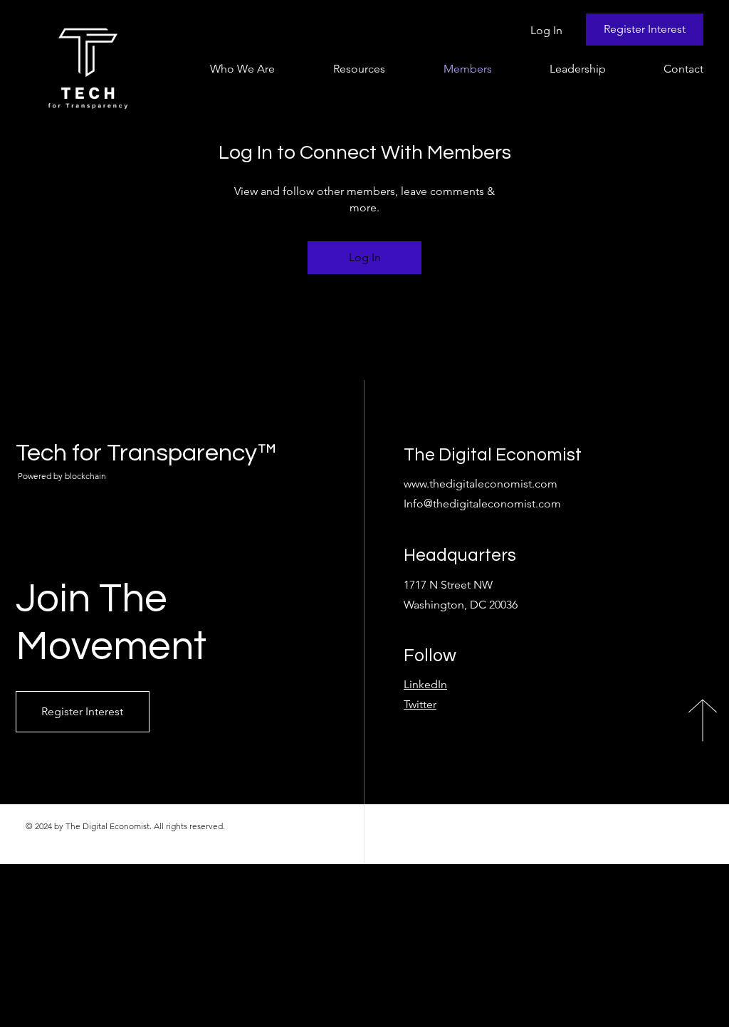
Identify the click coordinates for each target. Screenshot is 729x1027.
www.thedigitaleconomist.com (480, 483)
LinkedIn (425, 684)
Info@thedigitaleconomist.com (482, 503)
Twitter (420, 704)
